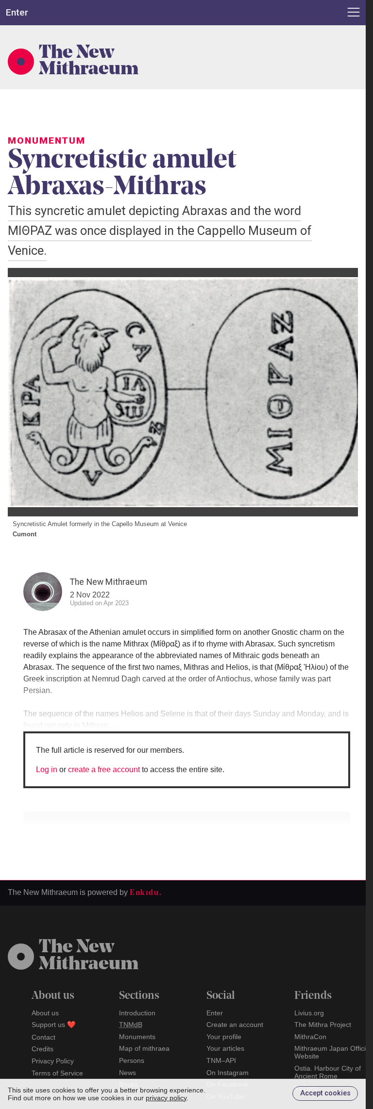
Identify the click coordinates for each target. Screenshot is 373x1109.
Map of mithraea (144, 1048)
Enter (214, 1013)
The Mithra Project (322, 1024)
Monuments (137, 1037)
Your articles (225, 1048)
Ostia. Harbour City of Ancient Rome (327, 1072)
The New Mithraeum (88, 62)
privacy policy (166, 1098)
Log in (46, 769)
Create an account (234, 1024)
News (127, 1072)
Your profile (223, 1037)
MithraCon (310, 1037)
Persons (131, 1060)
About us (45, 1013)
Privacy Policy (53, 1061)
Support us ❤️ (54, 1024)
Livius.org (309, 1013)
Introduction (137, 1013)
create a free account (104, 769)
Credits (42, 1049)
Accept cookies (325, 1093)
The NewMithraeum (88, 956)
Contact (43, 1037)
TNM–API (221, 1060)
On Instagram (227, 1072)
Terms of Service (57, 1073)
